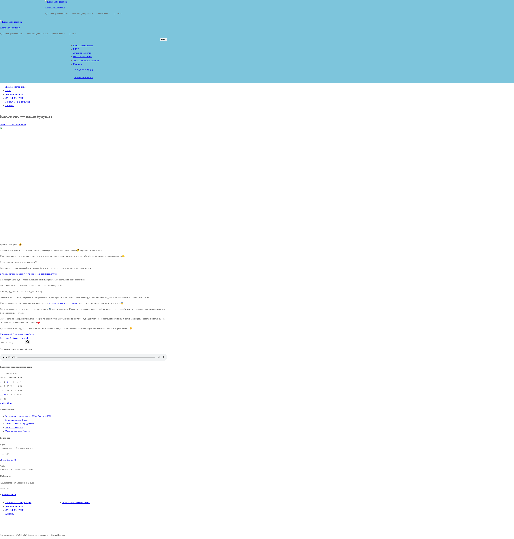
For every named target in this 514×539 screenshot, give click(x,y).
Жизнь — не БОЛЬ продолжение (20, 424)
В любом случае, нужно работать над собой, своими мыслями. (28, 274)
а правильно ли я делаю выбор (63, 303)
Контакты (9, 514)
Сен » (9, 403)
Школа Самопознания (55, 8)
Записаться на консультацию (18, 502)
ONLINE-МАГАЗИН (14, 510)
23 (5, 395)
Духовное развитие (14, 506)
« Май (3, 403)
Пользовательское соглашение (76, 502)
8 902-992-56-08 (8, 460)
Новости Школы (18, 125)
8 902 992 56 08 (83, 70)
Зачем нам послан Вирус (16, 420)
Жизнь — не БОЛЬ (14, 427)
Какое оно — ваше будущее (17, 431)
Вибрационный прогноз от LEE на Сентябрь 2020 (28, 416)
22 (1, 395)
